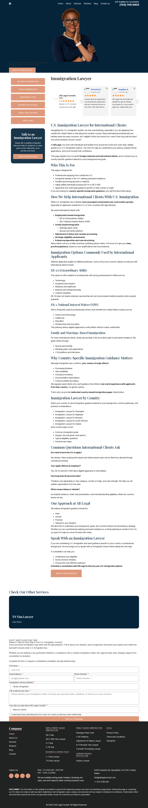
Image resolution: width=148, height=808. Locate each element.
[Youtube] (22, 776)
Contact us (105, 3)
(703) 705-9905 (129, 4)
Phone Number (80, 674)
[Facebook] (11, 776)
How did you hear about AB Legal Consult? (27, 705)
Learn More (16, 622)
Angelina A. (123, 89)
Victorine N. (96, 89)
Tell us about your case (19, 691)
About (68, 3)
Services (77, 3)
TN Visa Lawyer (22, 617)
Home (60, 3)
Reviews (87, 3)
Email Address (15, 674)
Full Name (13, 666)
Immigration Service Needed (21, 682)
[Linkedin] (28, 776)
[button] (10, 610)
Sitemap (89, 805)
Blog (96, 3)
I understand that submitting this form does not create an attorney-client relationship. (46, 714)
